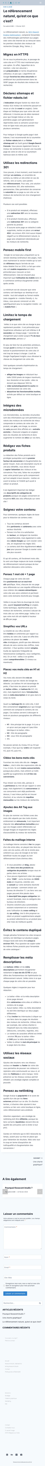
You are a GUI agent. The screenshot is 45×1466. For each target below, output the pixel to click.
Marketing (8, 1401)
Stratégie (7, 1395)
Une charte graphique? (37, 1161)
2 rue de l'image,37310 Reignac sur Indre (12, 1432)
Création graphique (11, 1398)
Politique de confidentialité (12, 1372)
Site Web (8, 1278)
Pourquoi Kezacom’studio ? (18, 1188)
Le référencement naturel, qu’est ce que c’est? (22, 1322)
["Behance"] (12, 1455)
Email (7, 1267)
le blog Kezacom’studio (11, 1366)
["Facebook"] (21, 1455)
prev (5, 1191)
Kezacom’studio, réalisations (13, 1363)
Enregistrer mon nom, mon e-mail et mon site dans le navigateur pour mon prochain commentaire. (23, 1285)
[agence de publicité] (12, 3)
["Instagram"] (17, 1455)
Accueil (7, 1361)
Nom (7, 1257)
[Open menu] (40, 2)
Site (6, 1404)
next (39, 1191)
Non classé (7, 7)
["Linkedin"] (7, 1455)
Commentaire (10, 1227)
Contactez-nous (10, 1427)
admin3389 (10, 26)
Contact (7, 1369)
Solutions (8, 1393)
